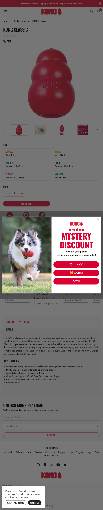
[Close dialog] (98, 219)
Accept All (34, 502)
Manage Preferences (15, 502)
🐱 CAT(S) (76, 273)
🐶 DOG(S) (76, 264)
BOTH (76, 281)
